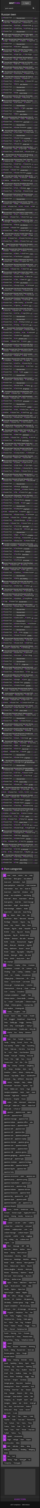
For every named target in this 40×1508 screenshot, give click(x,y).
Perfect (27, 586)
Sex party (17, 25)
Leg (5, 1239)
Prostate (26, 1333)
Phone (6, 1326)
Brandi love (8, 919)
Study (25, 355)
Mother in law (16, 1279)
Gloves (21, 1072)
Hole (16, 409)
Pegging (18, 1316)
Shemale (24, 1360)
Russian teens (25, 241)
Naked (18, 1292)
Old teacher (18, 102)
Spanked (28, 1383)
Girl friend (29, 196)
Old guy (29, 640)
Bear (34, 929)
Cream (11, 1002)
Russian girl (26, 78)
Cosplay (17, 965)
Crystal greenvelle (27, 346)
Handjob (17, 1082)
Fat (5, 1052)
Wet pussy (18, 835)
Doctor (6, 1016)
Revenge (23, 188)
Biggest (30, 942)
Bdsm (13, 915)
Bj (8, 915)
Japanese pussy (9, 1179)
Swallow (6, 180)
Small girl (18, 355)
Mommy (18, 1256)
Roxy (9, 1347)
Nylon (9, 1283)
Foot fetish (30, 1049)
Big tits (14, 929)
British (12, 958)
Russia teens (25, 217)
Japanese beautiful (10, 1203)
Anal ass (25, 305)
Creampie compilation (11, 995)
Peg (21, 1322)
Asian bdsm (8, 905)
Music (6, 1266)
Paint (33, 206)
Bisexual (15, 938)
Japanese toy (27, 1203)
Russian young (29, 73)
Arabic (26, 909)
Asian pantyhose (9, 885)
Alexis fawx (7, 879)
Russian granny (19, 285)
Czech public (19, 1002)
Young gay (16, 1463)
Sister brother (17, 1396)
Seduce (28, 1406)
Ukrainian (18, 468)
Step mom (20, 1366)
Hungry (17, 167)
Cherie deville (21, 998)
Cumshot (29, 985)
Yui (29, 1460)
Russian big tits (26, 167)
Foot (9, 1039)
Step (12, 1370)
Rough (24, 1353)
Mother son (8, 1259)
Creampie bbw (28, 1005)
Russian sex (18, 144)
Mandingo (17, 1259)
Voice (16, 822)
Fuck (10, 1052)
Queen (9, 1343)
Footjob (20, 1039)
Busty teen (30, 119)
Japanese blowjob (10, 1206)
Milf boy (6, 1279)
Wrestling (15, 1450)
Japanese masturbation (11, 1183)
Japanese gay (19, 1159)
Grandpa (18, 1069)
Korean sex (29, 1216)
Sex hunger (25, 738)
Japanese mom (17, 1115)
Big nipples (20, 952)
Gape (31, 235)
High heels (15, 1096)
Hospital (16, 1099)
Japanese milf (8, 1132)
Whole (17, 859)
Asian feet (16, 892)
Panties (13, 1326)
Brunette (31, 938)
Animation (16, 882)
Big (29, 922)
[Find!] (33, 8)
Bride (20, 929)
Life (16, 632)
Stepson (19, 1393)
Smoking (7, 1390)
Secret (28, 1410)
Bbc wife (23, 938)
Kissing (13, 1216)
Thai (19, 1416)
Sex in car (18, 748)
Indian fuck (31, 1106)
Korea (9, 1209)
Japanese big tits (9, 1169)
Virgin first (31, 41)
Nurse (16, 1283)
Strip (31, 1393)
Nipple (6, 1286)
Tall (8, 1416)
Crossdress (20, 992)
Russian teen (8, 18)
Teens (24, 1423)
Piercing (13, 1333)
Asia (16, 889)
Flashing (22, 1056)
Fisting (13, 1042)
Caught (23, 995)
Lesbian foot (8, 1226)
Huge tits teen (27, 141)
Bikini (16, 746)
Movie (6, 1253)
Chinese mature (9, 998)
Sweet (28, 445)
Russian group (30, 151)
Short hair (15, 1390)
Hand (33, 1092)
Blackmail (21, 945)
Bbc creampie (8, 962)
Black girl (14, 955)
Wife (8, 1446)
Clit (27, 978)
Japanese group (23, 1142)
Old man (7, 1299)
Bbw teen (18, 457)
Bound (21, 948)
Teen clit (24, 535)
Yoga (5, 601)
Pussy (25, 1316)
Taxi (5, 1423)
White (22, 1446)
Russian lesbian (30, 329)
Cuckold (17, 968)
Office (14, 1296)
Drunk (6, 690)
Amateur (25, 892)
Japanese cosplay (20, 1139)
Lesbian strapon (23, 1233)
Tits (24, 1426)
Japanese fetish (25, 1193)
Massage (16, 1246)
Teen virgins (28, 54)
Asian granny (8, 902)
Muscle (29, 1266)
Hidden (29, 1082)
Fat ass (17, 51)
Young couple (29, 132)
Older (32, 1302)
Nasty (16, 93)
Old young (18, 857)
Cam (34, 972)
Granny (14, 1066)
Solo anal (29, 695)
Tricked (17, 282)
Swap (25, 1373)
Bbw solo (18, 676)
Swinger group (9, 1383)
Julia (31, 1122)
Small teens (25, 253)
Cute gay (25, 565)
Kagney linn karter (30, 1213)
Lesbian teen (25, 261)
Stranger (17, 679)
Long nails (7, 1236)
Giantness (18, 572)
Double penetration (10, 1029)
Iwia (21, 632)
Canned (23, 746)
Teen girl (17, 825)
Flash (15, 1052)
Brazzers (15, 922)
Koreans (7, 1213)
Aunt (23, 882)
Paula (21, 445)
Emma (6, 702)
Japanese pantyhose (22, 1135)
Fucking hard (19, 509)
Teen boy (18, 97)
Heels (22, 1092)
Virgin (6, 41)
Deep (6, 1022)
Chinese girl (8, 985)
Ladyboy (31, 1223)
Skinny (21, 1363)
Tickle (14, 1420)
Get (24, 332)
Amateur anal (19, 725)
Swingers (7, 1403)
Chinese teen (20, 978)
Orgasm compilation (11, 1306)
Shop (15, 1410)
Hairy (23, 1082)
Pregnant (7, 393)
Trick (16, 188)
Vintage (15, 1440)
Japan (29, 1112)
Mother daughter (9, 1269)
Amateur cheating (28, 489)
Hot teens (30, 366)
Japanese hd (19, 1196)
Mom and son (22, 1253)
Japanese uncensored (11, 1176)
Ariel (31, 892)
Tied (17, 1423)
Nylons (13, 1289)
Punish (6, 1333)
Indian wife (7, 1109)
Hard (27, 1092)
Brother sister (24, 935)
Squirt (27, 1363)
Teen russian (19, 256)
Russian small (27, 25)
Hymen (6, 565)
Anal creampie (8, 695)
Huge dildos (26, 313)
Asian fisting (27, 912)
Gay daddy (14, 1076)
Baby (23, 925)
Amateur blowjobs (20, 623)
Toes (12, 1430)
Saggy (27, 1376)
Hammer (23, 511)
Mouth (31, 1273)
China (24, 965)
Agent (27, 36)
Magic (16, 203)
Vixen (22, 1440)
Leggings (29, 1236)
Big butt (28, 852)
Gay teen (23, 59)
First (23, 119)
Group (11, 1069)
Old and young (25, 1306)
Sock (32, 1386)
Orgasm (28, 1296)
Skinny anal (7, 1410)
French (29, 1059)
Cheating (7, 972)
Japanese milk (8, 1152)
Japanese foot (23, 1119)
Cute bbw (25, 51)
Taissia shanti (8, 669)
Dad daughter (19, 1026)
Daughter (17, 1012)
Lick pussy (28, 28)
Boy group (26, 97)
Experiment (28, 652)
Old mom (7, 1309)
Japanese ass (30, 1176)
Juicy (32, 409)
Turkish (6, 1433)
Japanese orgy (21, 1186)
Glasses (24, 517)
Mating (17, 578)
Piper (5, 1329)
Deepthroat (21, 1019)
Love (25, 1229)
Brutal (28, 948)
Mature (15, 1249)
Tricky (16, 862)
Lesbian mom (24, 1239)
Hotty (16, 781)
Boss (13, 932)
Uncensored (18, 1436)
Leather (15, 1236)
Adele (16, 710)
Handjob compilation (10, 545)
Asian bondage (9, 909)
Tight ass (17, 305)
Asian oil (27, 889)
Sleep (9, 1360)
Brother (6, 932)
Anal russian (18, 401)
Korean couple (17, 1213)
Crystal (24, 235)
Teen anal (21, 1420)
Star (22, 1390)
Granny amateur (20, 453)
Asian (14, 875)
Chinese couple (31, 1002)
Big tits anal (32, 266)
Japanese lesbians (10, 1189)
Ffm (26, 1062)
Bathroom (13, 948)
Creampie (31, 965)
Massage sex (26, 64)
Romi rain (31, 1350)
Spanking (13, 1363)
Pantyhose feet (22, 1329)
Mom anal (7, 1276)
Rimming (32, 1347)
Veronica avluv (9, 1443)
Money (12, 1253)
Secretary (23, 1380)
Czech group (19, 196)
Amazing (17, 78)
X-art (27, 206)
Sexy (5, 1393)
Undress (17, 332)
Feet (14, 1039)
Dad (23, 1012)
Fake (23, 1046)
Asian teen (7, 892)
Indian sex (16, 1106)
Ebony (21, 1032)
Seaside (24, 751)
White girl (33, 177)
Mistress (19, 1263)
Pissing (19, 1319)
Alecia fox (18, 185)
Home (22, 1089)
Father (17, 1046)
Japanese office (22, 1122)
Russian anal (18, 417)
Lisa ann (17, 1223)
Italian (24, 1106)
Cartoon (29, 968)
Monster (20, 1269)
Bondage (7, 922)
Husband (7, 1096)
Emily (16, 177)
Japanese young (22, 1179)
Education (18, 46)
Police (11, 1322)
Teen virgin (23, 148)
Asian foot (20, 885)
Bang (6, 948)
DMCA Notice (26, 1505)
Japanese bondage (25, 1162)
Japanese (10, 1112)
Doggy (21, 1022)
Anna (16, 431)
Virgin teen (18, 54)
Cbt (23, 968)
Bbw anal (23, 919)
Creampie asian (19, 985)
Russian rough (24, 156)
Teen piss (23, 841)
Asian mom (8, 912)
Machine (26, 1259)
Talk (28, 1426)
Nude (5, 246)
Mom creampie (18, 1276)
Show (18, 1386)
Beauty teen (18, 541)
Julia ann (7, 1115)
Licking (11, 1239)
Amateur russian (30, 541)
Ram (16, 230)
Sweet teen (25, 269)
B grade (27, 529)
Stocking (7, 1366)
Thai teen (31, 1430)
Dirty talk (32, 1029)
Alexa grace (17, 879)
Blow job (13, 945)
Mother (22, 1249)
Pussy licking (8, 1340)
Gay (8, 1066)
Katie (5, 1219)
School (6, 1370)
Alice (23, 569)
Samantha (25, 1386)
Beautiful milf (31, 480)
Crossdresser (26, 975)
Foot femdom (24, 1052)
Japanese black (23, 1149)
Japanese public (22, 1199)
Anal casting (24, 214)
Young (9, 1460)
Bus (23, 915)
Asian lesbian (8, 889)
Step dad (32, 1370)
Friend (6, 1059)
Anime (20, 875)
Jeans (22, 1176)
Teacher (7, 1420)
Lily (17, 1239)
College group (8, 427)
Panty (34, 1326)
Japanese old (8, 1139)
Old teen (17, 773)
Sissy (17, 1370)
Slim (31, 1396)
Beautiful (27, 929)
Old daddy (7, 1302)
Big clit (15, 935)
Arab (31, 875)
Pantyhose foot (9, 1337)
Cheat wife (29, 302)
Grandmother (31, 1076)
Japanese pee (26, 1183)
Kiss (31, 1209)
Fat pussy (17, 538)
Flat (16, 492)
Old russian (30, 285)
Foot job (14, 1056)
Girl (5, 238)
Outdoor (19, 1299)
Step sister (19, 1383)
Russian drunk (25, 690)
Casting (20, 972)
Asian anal (7, 882)
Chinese (10, 965)
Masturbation (8, 1256)
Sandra (28, 618)
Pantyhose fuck (8, 161)
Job (20, 1203)
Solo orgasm (26, 274)
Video (18, 1443)
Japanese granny (20, 1152)
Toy (19, 1433)
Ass (26, 875)
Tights (24, 108)
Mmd (29, 1249)
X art (21, 206)
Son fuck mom (19, 1406)
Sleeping (16, 1360)
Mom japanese (29, 1263)
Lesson (24, 341)
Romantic (23, 1347)
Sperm (17, 108)
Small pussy (18, 28)
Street (26, 1403)
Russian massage (20, 520)
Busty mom (20, 958)
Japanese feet (21, 1169)
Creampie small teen (28, 702)
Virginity (27, 360)
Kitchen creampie (27, 813)
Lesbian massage (10, 1233)
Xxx (8, 1456)
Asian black (23, 899)
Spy (13, 1366)
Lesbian (10, 1223)
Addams (19, 909)
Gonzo (25, 679)
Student (6, 569)
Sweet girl (24, 279)
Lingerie (6, 1243)
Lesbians (7, 1229)
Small (6, 1373)
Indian (9, 1102)
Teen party (18, 191)
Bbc (28, 915)
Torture (11, 1423)
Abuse (15, 899)
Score (29, 707)
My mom (29, 1276)
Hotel (6, 1089)
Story (6, 1376)
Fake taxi (13, 1049)
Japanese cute (8, 1145)
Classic (6, 982)
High (16, 59)
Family (6, 1042)
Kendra (20, 1216)
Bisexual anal (21, 942)
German (22, 1066)
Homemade (8, 1086)
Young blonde (28, 598)
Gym (30, 1069)
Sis (14, 1400)
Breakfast (27, 185)
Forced (19, 1042)
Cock (5, 992)
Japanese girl (8, 1159)
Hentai (9, 1082)
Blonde (6, 955)
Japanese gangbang (10, 1155)
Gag (14, 1079)
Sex (30, 1373)
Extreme (28, 1032)
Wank (6, 1453)
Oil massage (22, 1309)
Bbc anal (28, 955)
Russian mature (19, 672)
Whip (28, 1446)
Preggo (27, 1326)
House (23, 1099)
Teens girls (25, 325)
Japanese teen (20, 1129)
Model (6, 1263)
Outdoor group (18, 1302)
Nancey (17, 225)
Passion (17, 471)
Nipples (24, 1292)
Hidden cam (14, 1089)
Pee (31, 1312)
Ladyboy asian (17, 1229)
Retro (18, 1353)
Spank (6, 1363)
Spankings (18, 598)
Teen (13, 1416)
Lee (13, 1243)
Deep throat (31, 1019)
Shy (16, 148)
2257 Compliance (15, 1505)
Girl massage (26, 648)
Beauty (27, 932)
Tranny (6, 1426)
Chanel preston (9, 988)
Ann (21, 889)
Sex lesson (18, 290)
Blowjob (7, 929)
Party (12, 1316)
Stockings (19, 1376)
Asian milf (7, 899)
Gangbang (30, 1066)
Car (11, 975)
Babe (16, 241)
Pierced (12, 1329)
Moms (23, 1266)
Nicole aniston (15, 1286)
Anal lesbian (18, 329)
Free (16, 816)
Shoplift (19, 1400)
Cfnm (32, 978)
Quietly (17, 503)
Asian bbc (18, 902)
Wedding (23, 1450)
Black (15, 919)
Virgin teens (18, 465)
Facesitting (30, 1046)
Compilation (7, 360)
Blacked (30, 919)
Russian (6, 170)
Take (16, 279)
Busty (6, 958)
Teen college (28, 655)
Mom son (7, 1249)
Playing (28, 385)
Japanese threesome (11, 1193)
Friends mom (8, 1062)
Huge (28, 1089)
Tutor (28, 161)
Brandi (6, 952)
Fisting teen (23, 819)
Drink (6, 1026)
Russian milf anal (20, 480)
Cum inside (26, 982)
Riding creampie (25, 322)
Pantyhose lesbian (27, 1340)
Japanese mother (9, 1149)
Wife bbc (15, 1446)
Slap (32, 1376)
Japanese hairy (9, 1172)
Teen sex (17, 450)
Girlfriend (21, 1079)
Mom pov (29, 1269)
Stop (10, 1406)
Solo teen (7, 22)
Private (20, 1326)
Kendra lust (24, 1209)
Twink (6, 1430)
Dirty (11, 1026)
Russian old (30, 81)
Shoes (12, 1376)
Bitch (16, 743)
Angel (16, 905)
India (15, 1102)
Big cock (20, 932)
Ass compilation (16, 895)
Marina (23, 41)
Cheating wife (19, 730)
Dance (13, 1016)
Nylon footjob (8, 1292)
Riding (13, 1350)
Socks (21, 1410)
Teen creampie (27, 422)
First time (22, 1049)
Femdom (29, 1039)
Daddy (9, 1012)
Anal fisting (27, 895)
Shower (6, 699)
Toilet (31, 1416)
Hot (31, 1086)
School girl (7, 310)
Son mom (7, 1413)
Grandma (7, 1072)
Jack (26, 1196)
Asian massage (28, 902)
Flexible (6, 437)
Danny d (29, 1026)
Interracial (22, 1102)
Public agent (7, 36)
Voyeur (28, 1440)
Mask (12, 1263)
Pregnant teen (27, 393)
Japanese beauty (24, 1155)
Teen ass (28, 725)
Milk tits (17, 64)
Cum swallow (8, 1008)
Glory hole (29, 1079)
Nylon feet (32, 1283)
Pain (16, 1322)
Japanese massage (10, 1119)
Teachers (28, 102)
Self (31, 1400)
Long (22, 1236)
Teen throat (28, 775)
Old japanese (28, 1299)
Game (15, 1072)
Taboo (25, 1416)
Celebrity (27, 972)
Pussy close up (27, 462)
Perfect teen (24, 409)
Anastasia (18, 300)
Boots (6, 925)
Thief (17, 1430)
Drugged (12, 1019)
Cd (35, 968)
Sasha (26, 1396)
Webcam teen (30, 476)
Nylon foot (21, 1289)
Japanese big (8, 1196)
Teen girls (26, 825)
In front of (17, 1109)
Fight (17, 1059)
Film (21, 1062)
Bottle (6, 942)
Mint (14, 3)
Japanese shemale (10, 1142)
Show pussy (27, 22)
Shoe (11, 1373)
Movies (6, 1273)
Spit (20, 1403)
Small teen (18, 164)
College (6, 1005)
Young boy (7, 1463)
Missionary (14, 1273)
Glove (23, 1076)
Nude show (24, 246)
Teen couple (18, 132)
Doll (5, 1019)
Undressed (31, 332)
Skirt (26, 1393)
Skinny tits (29, 276)
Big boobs (7, 935)
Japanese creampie (10, 1162)
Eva (15, 1032)
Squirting (29, 1366)
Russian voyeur (19, 800)
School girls (27, 310)
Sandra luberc (19, 618)
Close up (19, 988)
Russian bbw (27, 457)
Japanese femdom (22, 1165)
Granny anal (29, 1072)
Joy (16, 156)
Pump (19, 1337)
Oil (13, 1299)
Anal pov (17, 363)
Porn (16, 214)
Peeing (17, 1340)
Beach (6, 751)
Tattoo (13, 1433)
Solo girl (32, 437)
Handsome (7, 1099)
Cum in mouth (15, 982)
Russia (6, 119)
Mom (9, 1246)
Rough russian (30, 828)
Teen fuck (24, 177)
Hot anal (17, 849)
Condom (31, 998)
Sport (26, 1400)
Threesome (30, 1420)
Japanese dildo (9, 1165)
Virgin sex (18, 664)
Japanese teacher (21, 1145)
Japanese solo (8, 1135)
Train (18, 1426)
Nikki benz (23, 1283)
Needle (6, 1289)
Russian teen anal (20, 173)
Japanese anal (20, 1112)
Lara (16, 338)
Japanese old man (24, 1189)
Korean (16, 1209)
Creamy (12, 992)
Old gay (20, 1296)
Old (8, 1296)
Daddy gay (13, 1022)
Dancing (24, 437)
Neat (16, 721)
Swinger (12, 1393)
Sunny (16, 261)
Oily (33, 789)
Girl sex (17, 313)
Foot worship (8, 1046)
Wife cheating (19, 302)
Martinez (23, 1273)
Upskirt (9, 1436)
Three (30, 1423)
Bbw (18, 915)
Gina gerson (18, 73)
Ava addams (28, 879)
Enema (9, 1032)
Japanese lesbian (9, 1122)
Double (32, 1016)
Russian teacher (28, 773)
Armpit (6, 895)
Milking (33, 1259)
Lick (16, 322)
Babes (17, 114)
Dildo (19, 1016)
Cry (5, 1002)
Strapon (15, 1380)
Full (16, 1062)
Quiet (24, 503)
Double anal (23, 1029)
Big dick (29, 945)
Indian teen (31, 1102)
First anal (30, 1056)
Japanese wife (8, 1129)
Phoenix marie (27, 1337)
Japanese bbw (20, 1132)
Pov (5, 1322)
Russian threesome (20, 127)
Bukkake (7, 938)
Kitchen (6, 412)
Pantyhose (19, 1312)
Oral (16, 372)
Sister (31, 1360)
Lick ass (17, 235)
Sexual (17, 738)
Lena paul (28, 1226)
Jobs (22, 372)
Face (22, 1059)
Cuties (30, 520)
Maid (24, 1256)
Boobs (12, 942)
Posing (17, 325)
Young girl (22, 1460)
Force (26, 1042)
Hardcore (24, 1096)
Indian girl (7, 1106)
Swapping (7, 1400)
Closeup (17, 462)
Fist (5, 819)
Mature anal (14, 1266)
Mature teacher (31, 715)
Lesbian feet (19, 1226)
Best (28, 958)
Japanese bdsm (23, 1125)
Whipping (32, 1450)
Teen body (18, 440)
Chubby (17, 975)
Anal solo (26, 676)
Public (6, 1316)
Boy (11, 925)
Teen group (18, 388)
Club (29, 995)
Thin (10, 852)
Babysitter (30, 952)
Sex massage (30, 427)
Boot (29, 925)
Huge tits (18, 141)
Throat (24, 1430)
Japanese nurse (9, 1186)
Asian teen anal (19, 707)
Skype (16, 535)
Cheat (26, 988)
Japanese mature (9, 1125)
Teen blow (18, 554)
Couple (33, 988)
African (31, 899)
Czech (6, 975)
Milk (27, 1246)
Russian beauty (25, 203)
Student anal (18, 335)
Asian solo (17, 912)
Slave (33, 1363)
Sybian (14, 1403)
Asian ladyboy (24, 905)
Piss (5, 841)
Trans (13, 1426)
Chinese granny (16, 1005)
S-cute (17, 274)
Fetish (6, 1049)
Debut (17, 253)
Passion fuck (18, 121)
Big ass (23, 922)
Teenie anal (26, 180)
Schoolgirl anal (28, 222)
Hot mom (17, 1086)
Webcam (7, 1450)
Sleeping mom (9, 1386)
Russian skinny (19, 68)
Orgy (26, 1302)
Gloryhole (7, 1079)
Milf (23, 1246)
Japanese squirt (9, 1199)
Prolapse (28, 1322)
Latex (24, 1223)
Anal (5, 511)
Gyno (24, 1069)
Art (5, 206)
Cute (13, 972)
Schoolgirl (7, 222)
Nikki (29, 1286)
